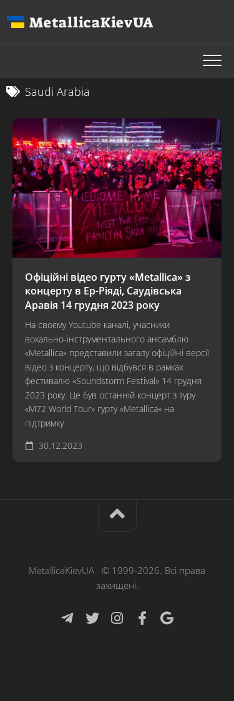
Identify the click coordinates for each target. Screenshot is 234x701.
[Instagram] (117, 618)
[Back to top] (117, 516)
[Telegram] (67, 618)
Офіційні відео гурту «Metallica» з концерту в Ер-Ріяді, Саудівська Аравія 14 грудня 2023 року (107, 291)
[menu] (212, 61)
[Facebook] (142, 618)
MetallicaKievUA (91, 22)
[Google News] (167, 618)
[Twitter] (92, 618)
